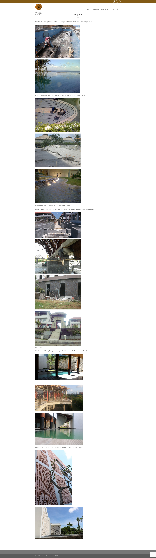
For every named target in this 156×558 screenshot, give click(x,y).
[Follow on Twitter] (114, 1)
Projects (103, 9)
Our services (95, 9)
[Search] (117, 9)
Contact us (110, 9)
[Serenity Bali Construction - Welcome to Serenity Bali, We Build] (39, 7)
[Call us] (119, 1)
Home (87, 9)
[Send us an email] (117, 1)
